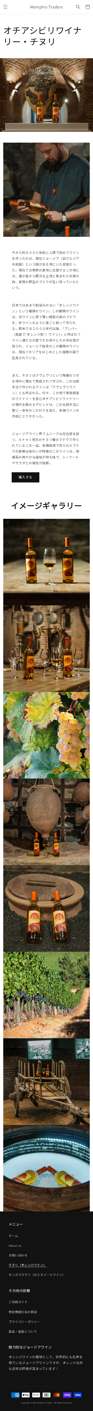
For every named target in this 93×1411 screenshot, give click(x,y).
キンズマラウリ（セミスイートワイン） (37, 1275)
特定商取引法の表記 (23, 1312)
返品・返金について (23, 1332)
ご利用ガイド (18, 1302)
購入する (25, 477)
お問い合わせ (18, 1255)
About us (15, 1246)
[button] (5, 7)
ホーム (13, 1236)
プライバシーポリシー (24, 1322)
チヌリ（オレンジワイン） (27, 1265)
